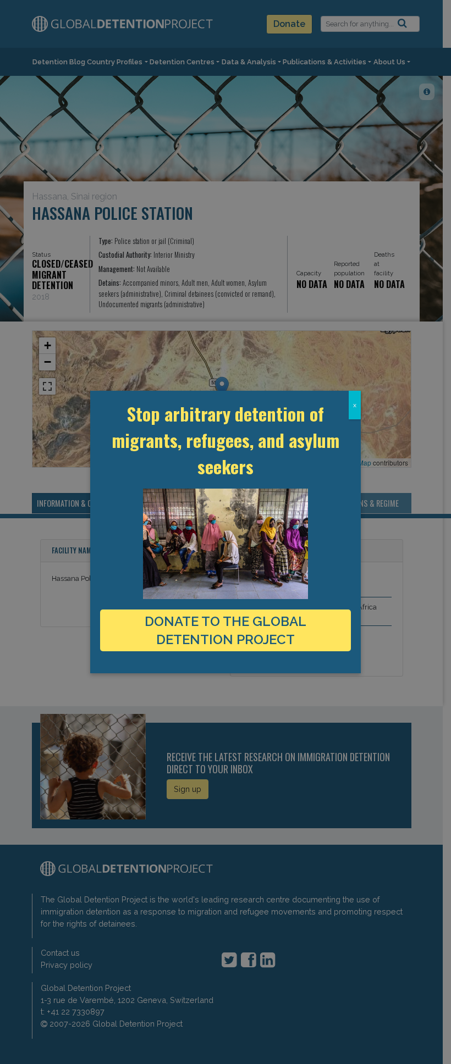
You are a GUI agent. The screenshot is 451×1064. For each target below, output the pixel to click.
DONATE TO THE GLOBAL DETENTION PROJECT (225, 630)
